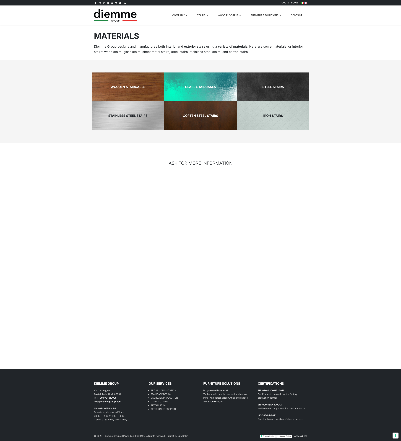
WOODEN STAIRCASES (128, 87)
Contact (296, 15)
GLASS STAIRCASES (200, 87)
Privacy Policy (268, 436)
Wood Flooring (228, 15)
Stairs (201, 15)
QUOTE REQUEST (290, 2)
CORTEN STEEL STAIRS (200, 116)
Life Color (183, 436)
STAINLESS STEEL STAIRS (128, 116)
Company (178, 15)
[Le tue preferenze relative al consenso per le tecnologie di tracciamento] (395, 435)
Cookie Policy (285, 436)
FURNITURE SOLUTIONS (265, 15)
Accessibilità (300, 436)
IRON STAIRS (273, 116)
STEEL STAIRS (273, 87)
